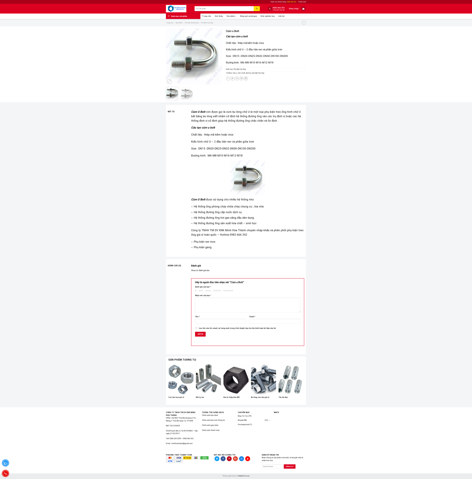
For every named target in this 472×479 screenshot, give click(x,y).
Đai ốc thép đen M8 (231, 397)
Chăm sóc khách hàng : (283, 2)
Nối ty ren (200, 397)
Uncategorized (243, 424)
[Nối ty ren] (208, 379)
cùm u (235, 73)
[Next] (218, 56)
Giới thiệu (219, 16)
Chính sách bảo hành (210, 415)
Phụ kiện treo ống (207, 23)
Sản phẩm (231, 16)
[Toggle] (269, 420)
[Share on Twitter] (232, 78)
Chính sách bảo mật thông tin (213, 420)
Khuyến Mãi (242, 420)
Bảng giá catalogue (248, 16)
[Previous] (170, 56)
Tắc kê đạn (283, 397)
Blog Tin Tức (243, 416)
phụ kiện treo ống (258, 73)
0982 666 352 (279, 8)
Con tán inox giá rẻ (176, 397)
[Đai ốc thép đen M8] (236, 379)
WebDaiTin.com (244, 476)
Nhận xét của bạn (203, 295)
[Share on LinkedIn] (246, 78)
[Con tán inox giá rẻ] (180, 379)
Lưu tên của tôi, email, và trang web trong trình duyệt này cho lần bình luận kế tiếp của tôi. (237, 328)
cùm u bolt (241, 73)
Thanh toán (302, 2)
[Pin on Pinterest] (241, 78)
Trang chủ (206, 16)
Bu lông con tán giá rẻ (260, 397)
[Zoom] (169, 81)
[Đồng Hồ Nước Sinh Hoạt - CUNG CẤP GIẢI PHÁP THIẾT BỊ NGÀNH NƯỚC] (178, 9)
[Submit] (257, 8)
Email (252, 317)
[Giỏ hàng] (303, 8)
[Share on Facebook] (228, 78)
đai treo (248, 73)
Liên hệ (281, 16)
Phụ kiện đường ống (192, 23)
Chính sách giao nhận (210, 425)
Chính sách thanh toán (211, 430)
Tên (197, 317)
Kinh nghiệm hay (267, 16)
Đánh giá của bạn (203, 287)
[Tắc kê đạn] (291, 379)
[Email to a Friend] (237, 78)
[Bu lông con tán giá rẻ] (263, 379)
